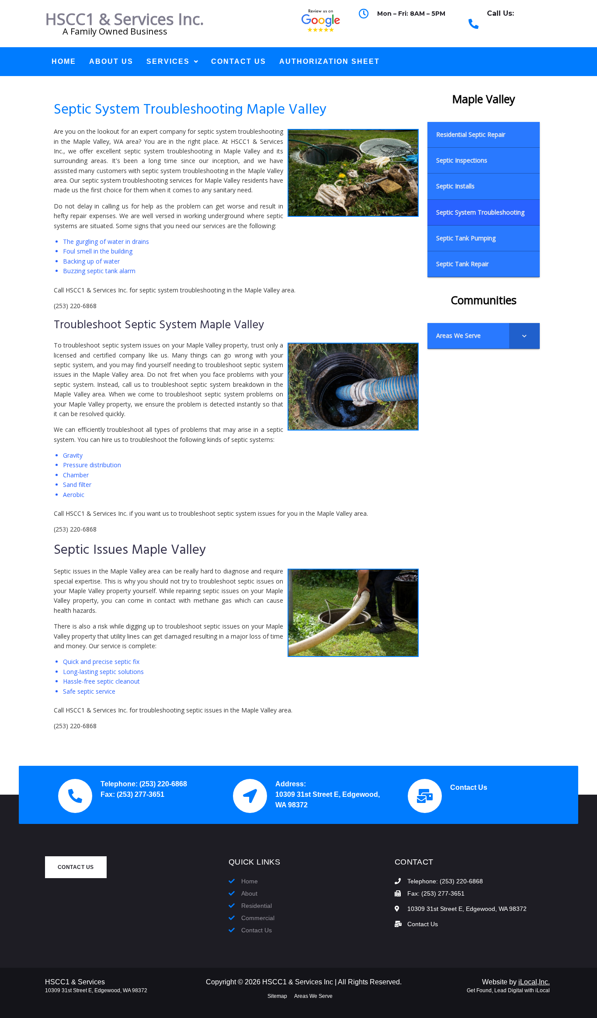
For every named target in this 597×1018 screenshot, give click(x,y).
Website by (516, 982)
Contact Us (468, 787)
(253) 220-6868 (510, 29)
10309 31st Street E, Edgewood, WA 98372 (96, 990)
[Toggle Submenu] (524, 335)
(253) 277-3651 (140, 794)
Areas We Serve (313, 996)
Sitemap (277, 996)
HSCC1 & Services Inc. (124, 19)
